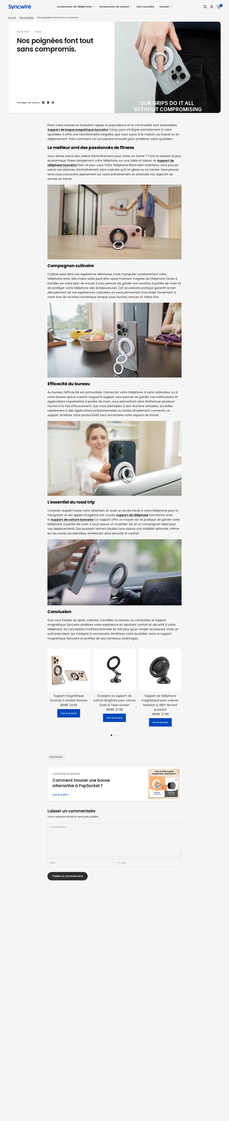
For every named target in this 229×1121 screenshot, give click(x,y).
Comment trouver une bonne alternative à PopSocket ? (81, 783)
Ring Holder (56, 756)
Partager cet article (28, 103)
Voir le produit (69, 713)
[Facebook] (43, 103)
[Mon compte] (211, 6)
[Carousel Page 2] (114, 735)
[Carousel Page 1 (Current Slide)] (111, 735)
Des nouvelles (27, 17)
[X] (48, 103)
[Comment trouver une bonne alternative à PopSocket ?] (164, 784)
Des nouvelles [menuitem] (145, 6)
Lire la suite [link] (59, 794)
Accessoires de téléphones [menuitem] (74, 6)
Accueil (12, 17)
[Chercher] (205, 6)
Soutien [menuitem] (164, 6)
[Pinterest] (53, 103)
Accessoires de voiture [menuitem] (114, 6)
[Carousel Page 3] (117, 735)
